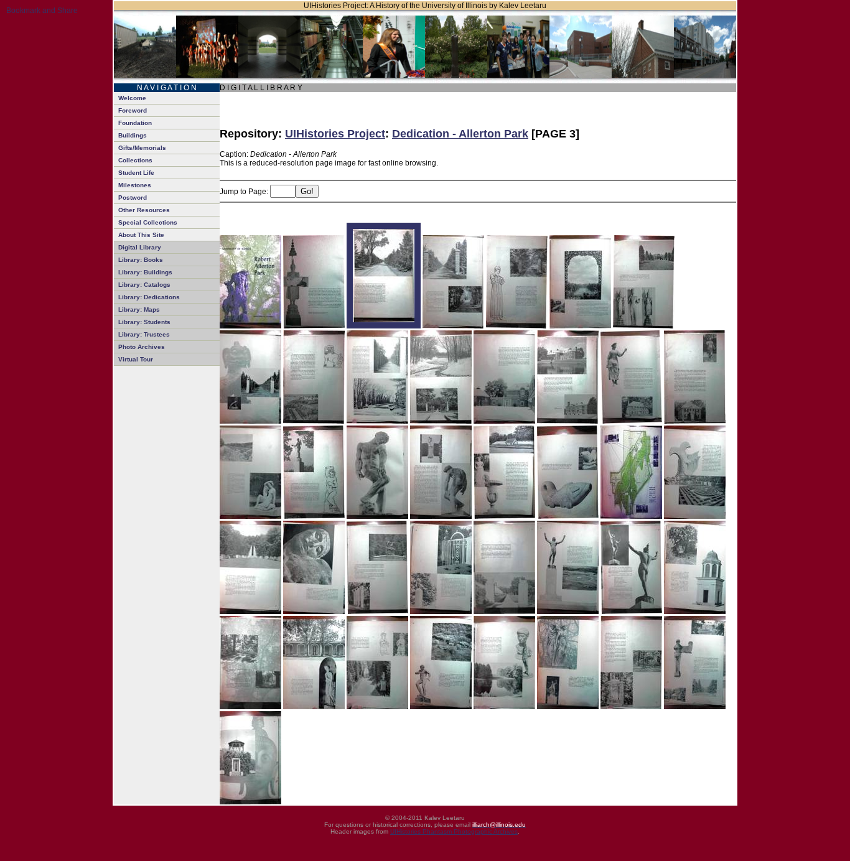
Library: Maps (139, 309)
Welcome (132, 98)
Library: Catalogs (144, 284)
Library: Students (144, 322)
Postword (132, 197)
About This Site (141, 234)
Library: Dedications (149, 297)
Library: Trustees (144, 334)
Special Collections (147, 222)
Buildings (132, 135)
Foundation (135, 122)
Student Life (136, 172)
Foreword (132, 110)
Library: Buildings (145, 272)
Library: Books (140, 259)
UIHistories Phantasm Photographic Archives (454, 831)
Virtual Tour (135, 359)
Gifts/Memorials (142, 147)
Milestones (134, 185)
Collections (135, 160)
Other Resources (144, 210)
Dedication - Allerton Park (460, 134)
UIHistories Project (335, 134)
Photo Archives (141, 346)
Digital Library (139, 247)
